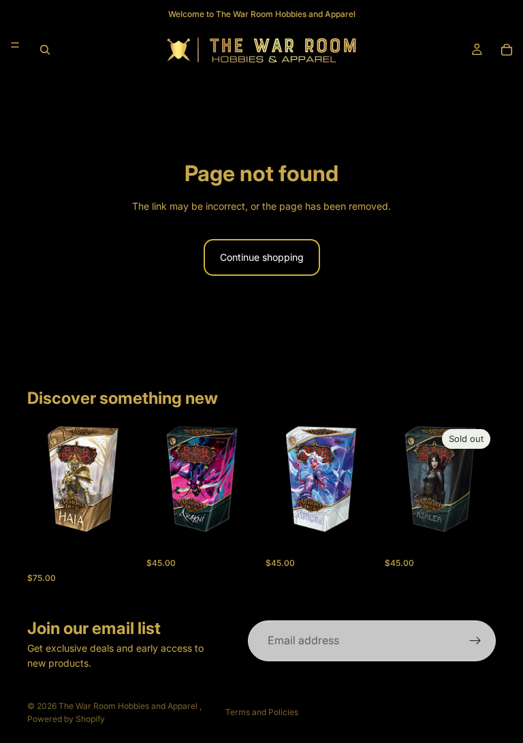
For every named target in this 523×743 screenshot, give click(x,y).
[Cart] (507, 50)
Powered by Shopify (66, 719)
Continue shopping (262, 257)
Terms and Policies (261, 712)
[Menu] (15, 45)
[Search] (45, 50)
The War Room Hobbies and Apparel (129, 706)
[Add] (117, 513)
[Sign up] (475, 641)
